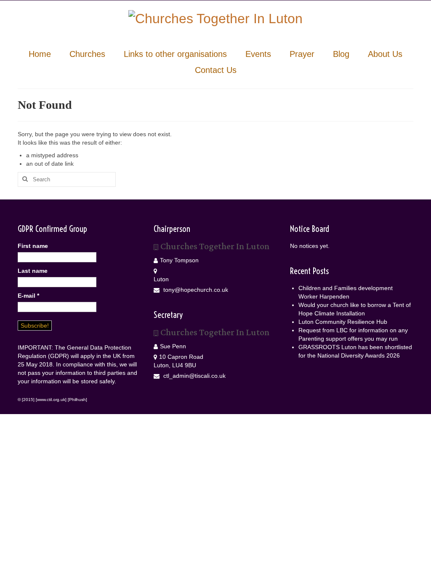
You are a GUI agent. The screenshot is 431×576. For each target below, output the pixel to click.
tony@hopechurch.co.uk (195, 289)
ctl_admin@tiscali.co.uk (194, 375)
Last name (33, 270)
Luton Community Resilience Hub (342, 321)
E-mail (28, 295)
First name (33, 245)
